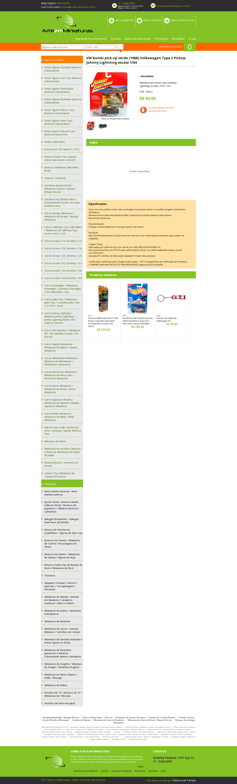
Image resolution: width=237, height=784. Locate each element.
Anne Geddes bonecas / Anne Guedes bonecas (60, 493)
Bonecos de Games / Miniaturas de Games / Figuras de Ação (62, 556)
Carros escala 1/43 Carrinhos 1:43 (63, 270)
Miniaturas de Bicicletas (57, 621)
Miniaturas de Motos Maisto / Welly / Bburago (60, 676)
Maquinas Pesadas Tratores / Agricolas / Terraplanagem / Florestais (60, 586)
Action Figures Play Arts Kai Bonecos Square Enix (59, 133)
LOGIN (64, 7)
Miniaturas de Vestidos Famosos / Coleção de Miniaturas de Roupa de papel (63, 452)
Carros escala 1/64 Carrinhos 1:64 (63, 278)
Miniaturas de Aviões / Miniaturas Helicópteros (62, 612)
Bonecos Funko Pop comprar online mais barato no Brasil (60, 158)
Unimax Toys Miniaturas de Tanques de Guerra (59, 475)
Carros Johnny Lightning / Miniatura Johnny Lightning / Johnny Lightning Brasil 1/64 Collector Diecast (59, 318)
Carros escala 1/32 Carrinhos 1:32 (63, 263)
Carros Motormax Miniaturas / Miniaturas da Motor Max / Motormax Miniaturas (61, 375)
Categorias (50, 483)
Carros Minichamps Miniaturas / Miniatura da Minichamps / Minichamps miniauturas (61, 361)
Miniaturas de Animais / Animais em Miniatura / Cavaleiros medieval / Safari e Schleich (61, 600)
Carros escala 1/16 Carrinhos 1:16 (63, 240)
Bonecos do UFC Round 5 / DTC (62, 149)
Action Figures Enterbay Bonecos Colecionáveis (62, 69)
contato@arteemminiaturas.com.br (173, 6)
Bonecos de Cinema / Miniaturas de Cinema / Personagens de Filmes (62, 543)
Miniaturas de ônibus (55, 685)
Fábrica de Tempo (184, 780)
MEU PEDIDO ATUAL (182, 20)
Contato (116, 38)
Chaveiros (49, 575)
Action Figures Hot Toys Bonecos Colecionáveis (63, 79)
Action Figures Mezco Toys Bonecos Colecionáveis (59, 111)
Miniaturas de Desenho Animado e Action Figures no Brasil (63, 641)
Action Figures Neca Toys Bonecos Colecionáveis (58, 122)
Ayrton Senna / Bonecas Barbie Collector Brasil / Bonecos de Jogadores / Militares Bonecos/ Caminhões (61, 506)
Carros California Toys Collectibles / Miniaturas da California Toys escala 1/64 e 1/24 (63, 230)
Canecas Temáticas (55, 178)
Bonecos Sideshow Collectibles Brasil (61, 169)
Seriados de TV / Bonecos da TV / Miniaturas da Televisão (63, 694)
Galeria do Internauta (137, 38)
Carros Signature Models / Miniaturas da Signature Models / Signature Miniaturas (62, 403)
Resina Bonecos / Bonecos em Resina (61, 464)
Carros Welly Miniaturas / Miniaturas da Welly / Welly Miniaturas (59, 417)
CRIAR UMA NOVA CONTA (84, 7)
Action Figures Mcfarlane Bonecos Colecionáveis (63, 101)
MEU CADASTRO (124, 20)
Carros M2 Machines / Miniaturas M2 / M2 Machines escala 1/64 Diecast (62, 333)
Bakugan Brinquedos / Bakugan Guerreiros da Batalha (61, 520)
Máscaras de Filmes (55, 441)
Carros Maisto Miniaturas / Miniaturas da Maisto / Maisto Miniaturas (60, 347)
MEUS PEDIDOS (152, 20)
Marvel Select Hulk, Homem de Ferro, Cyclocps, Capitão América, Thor (62, 430)
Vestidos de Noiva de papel (59, 703)
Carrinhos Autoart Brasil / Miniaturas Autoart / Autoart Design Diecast (59, 188)
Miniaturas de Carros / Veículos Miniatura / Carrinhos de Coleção (62, 630)
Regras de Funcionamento (91, 38)
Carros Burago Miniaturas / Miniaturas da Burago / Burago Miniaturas (61, 216)
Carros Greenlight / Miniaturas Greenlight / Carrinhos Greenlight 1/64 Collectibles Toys (62, 288)
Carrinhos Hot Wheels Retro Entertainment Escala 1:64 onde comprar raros (62, 202)
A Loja (192, 38)
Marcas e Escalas (53, 59)
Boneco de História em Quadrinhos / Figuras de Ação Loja (63, 531)
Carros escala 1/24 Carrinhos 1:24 (63, 255)
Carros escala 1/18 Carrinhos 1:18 (63, 248)
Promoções (161, 38)
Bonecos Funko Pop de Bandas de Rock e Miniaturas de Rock (63, 566)
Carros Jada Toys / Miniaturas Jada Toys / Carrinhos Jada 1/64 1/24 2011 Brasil (61, 302)
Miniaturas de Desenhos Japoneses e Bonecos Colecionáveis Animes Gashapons (62, 653)
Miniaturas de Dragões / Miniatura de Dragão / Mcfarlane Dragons (63, 665)
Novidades (178, 38)
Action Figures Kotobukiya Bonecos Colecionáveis (58, 90)
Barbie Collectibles (54, 141)
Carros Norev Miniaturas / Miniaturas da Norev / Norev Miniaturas (60, 389)
